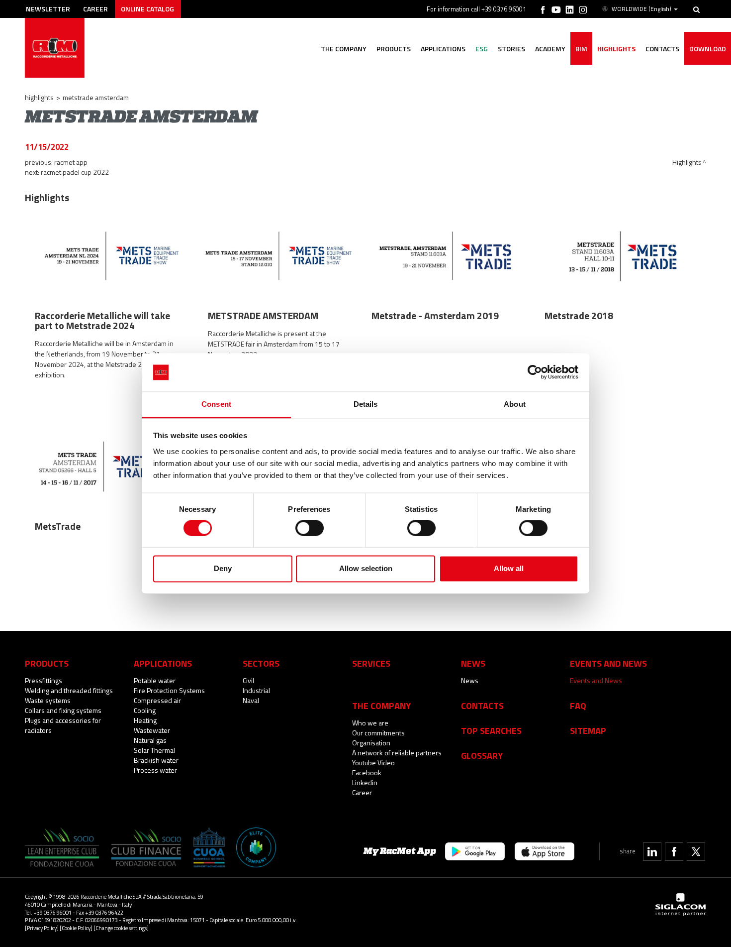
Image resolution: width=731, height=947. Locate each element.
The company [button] (343, 48)
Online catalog (147, 8)
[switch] (309, 528)
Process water (155, 770)
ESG (481, 48)
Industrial (256, 690)
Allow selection (365, 568)
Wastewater (152, 730)
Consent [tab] (216, 404)
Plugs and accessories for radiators (63, 725)
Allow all (509, 568)
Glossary (482, 755)
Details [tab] (366, 404)
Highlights (616, 48)
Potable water (155, 680)
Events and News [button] (608, 663)
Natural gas (150, 740)
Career (95, 8)
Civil (248, 680)
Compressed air (157, 700)
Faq (578, 705)
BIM (581, 48)
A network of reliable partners (397, 752)
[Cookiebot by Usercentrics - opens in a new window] (534, 372)
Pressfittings (43, 680)
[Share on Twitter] (696, 851)
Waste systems (48, 700)
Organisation (371, 742)
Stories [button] (511, 48)
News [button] (473, 663)
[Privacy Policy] (42, 928)
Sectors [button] (261, 663)
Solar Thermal (154, 750)
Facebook (366, 772)
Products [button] (393, 48)
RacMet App (71, 162)
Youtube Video (373, 762)
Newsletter (48, 8)
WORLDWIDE (641, 8)
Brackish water (156, 760)
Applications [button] (443, 48)
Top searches (491, 730)
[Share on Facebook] (674, 851)
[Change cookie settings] (121, 928)
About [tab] (515, 404)
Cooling (145, 710)
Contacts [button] (662, 48)
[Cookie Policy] (76, 928)
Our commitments (378, 732)
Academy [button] (550, 48)
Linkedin (364, 782)
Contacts (482, 705)
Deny (223, 568)
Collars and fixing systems (63, 710)
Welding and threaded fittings (69, 690)
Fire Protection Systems (169, 690)
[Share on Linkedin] (652, 851)
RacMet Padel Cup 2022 (75, 172)
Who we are (370, 722)
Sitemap (588, 730)
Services (371, 663)
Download (707, 48)
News (469, 680)
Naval (251, 700)
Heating (145, 720)
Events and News (596, 680)
